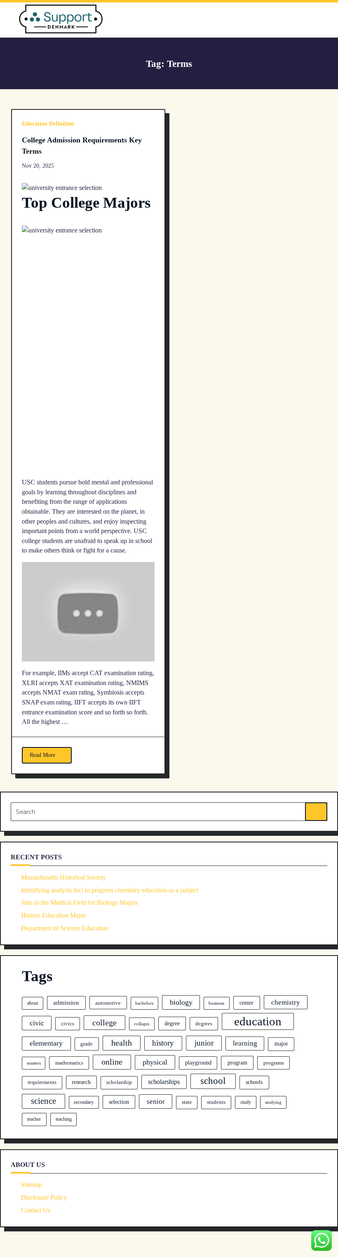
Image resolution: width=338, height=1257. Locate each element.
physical (155, 1062)
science (43, 1100)
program (237, 1062)
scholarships (164, 1081)
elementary (46, 1043)
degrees (203, 1024)
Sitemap (31, 1184)
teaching (64, 1119)
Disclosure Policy (44, 1197)
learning (245, 1043)
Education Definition (48, 124)
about (32, 1003)
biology (181, 1002)
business (216, 1003)
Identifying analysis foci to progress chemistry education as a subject (109, 890)
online (111, 1061)
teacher (34, 1119)
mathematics (69, 1063)
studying (273, 1102)
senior (156, 1101)
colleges (141, 1023)
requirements (42, 1082)
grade (86, 1044)
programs (273, 1063)
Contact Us (35, 1210)
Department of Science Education (64, 928)
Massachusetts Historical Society (63, 877)
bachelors (144, 1003)
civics (67, 1024)
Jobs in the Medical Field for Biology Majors (79, 902)
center (246, 1002)
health (121, 1042)
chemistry (285, 1002)
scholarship (119, 1082)
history (163, 1043)
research (81, 1082)
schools (254, 1082)
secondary (84, 1102)
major (281, 1043)
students (216, 1102)
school (212, 1080)
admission (66, 1002)
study (245, 1102)
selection (119, 1101)
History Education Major (53, 915)
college (104, 1022)
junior (204, 1043)
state (187, 1102)
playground (198, 1063)
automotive (108, 1003)
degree (172, 1023)
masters (34, 1063)
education (258, 1021)
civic (37, 1023)
